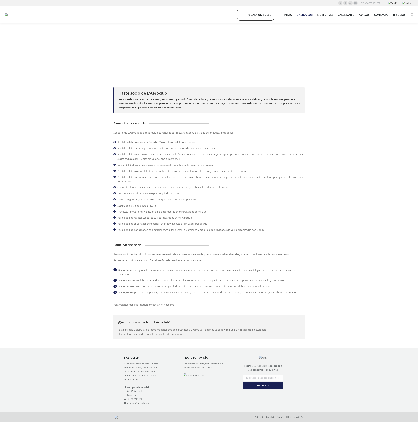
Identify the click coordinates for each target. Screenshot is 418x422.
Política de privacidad (264, 417)
